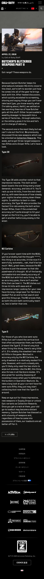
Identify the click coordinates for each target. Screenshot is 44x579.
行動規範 (22, 476)
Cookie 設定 (22, 562)
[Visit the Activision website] (14, 492)
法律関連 (22, 449)
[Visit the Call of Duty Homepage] (8, 3)
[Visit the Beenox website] (14, 502)
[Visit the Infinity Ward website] (29, 492)
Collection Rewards (26, 138)
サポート (22, 471)
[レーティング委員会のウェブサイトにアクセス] (22, 546)
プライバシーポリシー (22, 458)
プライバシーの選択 (20, 480)
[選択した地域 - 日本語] (33, 8)
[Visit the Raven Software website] (29, 511)
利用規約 (22, 453)
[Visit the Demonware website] (29, 530)
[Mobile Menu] (40, 2)
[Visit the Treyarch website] (14, 521)
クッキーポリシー (22, 467)
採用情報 (22, 462)
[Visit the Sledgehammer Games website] (14, 512)
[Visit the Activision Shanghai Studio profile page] (29, 520)
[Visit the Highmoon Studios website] (14, 530)
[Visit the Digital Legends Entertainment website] (29, 502)
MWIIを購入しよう (26, 3)
